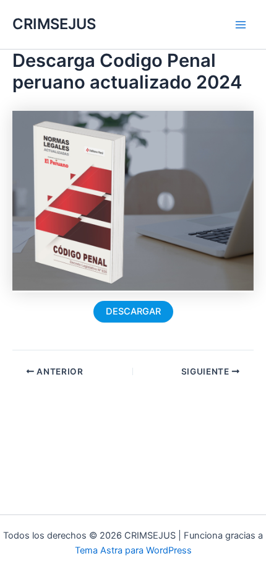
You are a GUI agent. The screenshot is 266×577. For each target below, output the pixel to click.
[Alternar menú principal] (241, 25)
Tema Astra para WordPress (133, 550)
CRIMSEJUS (54, 24)
